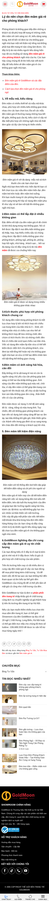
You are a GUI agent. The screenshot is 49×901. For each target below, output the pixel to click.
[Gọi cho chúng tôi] (19, 871)
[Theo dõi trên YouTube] (25, 871)
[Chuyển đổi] (46, 671)
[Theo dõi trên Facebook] (5, 871)
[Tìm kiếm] (12, 4)
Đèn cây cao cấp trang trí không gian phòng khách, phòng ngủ (30, 687)
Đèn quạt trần (25, 707)
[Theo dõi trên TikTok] (12, 871)
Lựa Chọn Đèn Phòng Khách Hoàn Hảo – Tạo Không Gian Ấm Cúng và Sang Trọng (32, 757)
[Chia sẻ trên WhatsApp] (4, 644)
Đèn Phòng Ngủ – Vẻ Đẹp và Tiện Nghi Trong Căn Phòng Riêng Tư (32, 743)
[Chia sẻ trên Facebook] (9, 644)
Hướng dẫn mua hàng (10, 842)
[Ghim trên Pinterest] (24, 644)
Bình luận (24, 749)
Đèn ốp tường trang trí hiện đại (32, 696)
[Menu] (5, 4)
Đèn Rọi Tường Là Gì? (29, 718)
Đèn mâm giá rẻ (25, 653)
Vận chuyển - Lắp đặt (10, 846)
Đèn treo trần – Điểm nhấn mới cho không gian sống (32, 767)
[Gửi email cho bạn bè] (19, 644)
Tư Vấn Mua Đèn (21, 13)
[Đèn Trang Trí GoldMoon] (27, 4)
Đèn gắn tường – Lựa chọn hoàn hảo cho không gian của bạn (32, 731)
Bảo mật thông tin (9, 859)
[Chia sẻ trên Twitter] (14, 644)
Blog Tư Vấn (7, 13)
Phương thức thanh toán (11, 855)
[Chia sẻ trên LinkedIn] (29, 644)
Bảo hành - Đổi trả (9, 851)
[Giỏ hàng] (44, 4)
